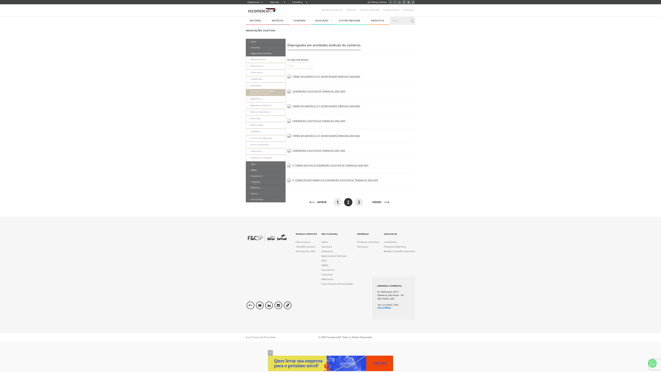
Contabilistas (256, 79)
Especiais (274, 2)
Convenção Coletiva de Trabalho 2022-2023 (318, 120)
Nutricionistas (256, 125)
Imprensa (255, 47)
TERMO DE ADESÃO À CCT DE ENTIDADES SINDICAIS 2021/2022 (326, 135)
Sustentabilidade (349, 20)
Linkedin (399, 2)
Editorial (255, 20)
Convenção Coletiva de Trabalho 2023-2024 (318, 91)
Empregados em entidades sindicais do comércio (262, 92)
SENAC (254, 170)
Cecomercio (256, 176)
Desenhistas (255, 85)
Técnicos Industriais (259, 144)
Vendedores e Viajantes (261, 157)
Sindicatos (377, 20)
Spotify (408, 2)
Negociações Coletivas (261, 53)
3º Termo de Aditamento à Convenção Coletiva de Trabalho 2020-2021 (335, 180)
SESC (253, 164)
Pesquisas (408, 9)
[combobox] (300, 66)
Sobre (253, 41)
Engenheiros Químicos (260, 105)
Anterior (322, 202)
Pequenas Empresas (395, 246)
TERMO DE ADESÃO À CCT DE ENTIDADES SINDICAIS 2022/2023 (326, 106)
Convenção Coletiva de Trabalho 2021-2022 (318, 150)
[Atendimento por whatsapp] (652, 363)
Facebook (391, 2)
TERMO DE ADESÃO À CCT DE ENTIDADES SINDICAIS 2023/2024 (326, 76)
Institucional (253, 2)
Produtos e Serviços (366, 242)
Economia (300, 20)
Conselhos (297, 2)
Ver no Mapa (384, 307)
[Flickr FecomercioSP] (250, 305)
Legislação (321, 20)
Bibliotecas (327, 279)
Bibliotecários (256, 66)
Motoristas (255, 118)
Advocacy (362, 246)
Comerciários (256, 72)
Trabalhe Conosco (304, 246)
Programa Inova (391, 9)
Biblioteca (255, 187)
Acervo (254, 193)
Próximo (376, 202)
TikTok (413, 2)
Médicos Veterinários (260, 112)
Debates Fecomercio (332, 9)
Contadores (390, 242)
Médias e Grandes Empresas (396, 251)
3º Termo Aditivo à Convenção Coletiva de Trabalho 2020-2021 (330, 165)
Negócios (277, 20)
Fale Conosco (257, 199)
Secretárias (255, 131)
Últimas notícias (379, 2)
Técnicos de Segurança (261, 138)
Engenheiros (256, 98)
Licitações (255, 181)
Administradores (258, 59)
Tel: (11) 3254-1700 (387, 305)
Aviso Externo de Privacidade (334, 284)
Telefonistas (256, 151)
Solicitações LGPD (304, 251)
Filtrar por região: (298, 60)
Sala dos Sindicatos (370, 9)
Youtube (395, 2)
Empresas (351, 9)
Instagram (404, 2)
